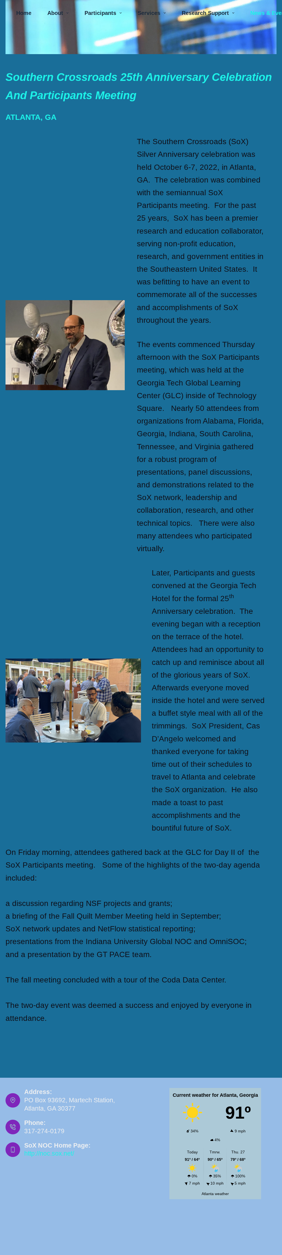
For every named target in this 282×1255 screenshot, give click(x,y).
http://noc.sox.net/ (49, 1153)
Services (149, 13)
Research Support (205, 13)
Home (23, 13)
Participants (100, 13)
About (55, 13)
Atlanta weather (215, 1194)
